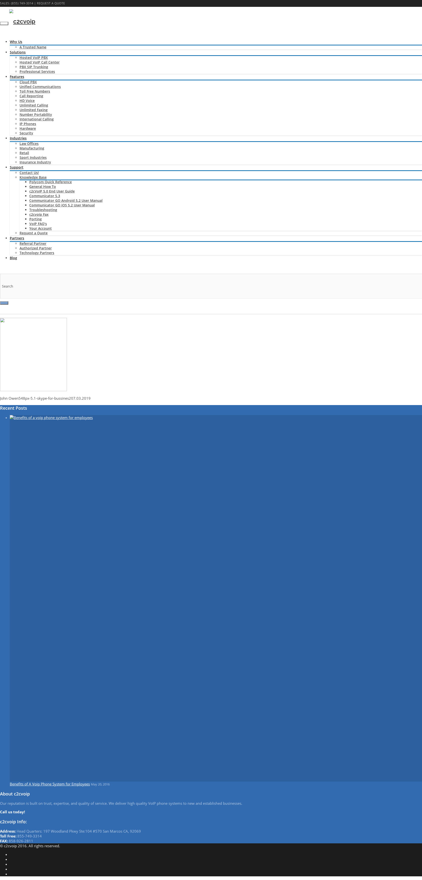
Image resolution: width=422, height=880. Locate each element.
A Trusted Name (33, 47)
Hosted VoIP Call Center (40, 62)
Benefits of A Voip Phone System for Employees (50, 784)
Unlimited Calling (34, 105)
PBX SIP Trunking (34, 66)
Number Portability (36, 114)
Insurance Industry (35, 162)
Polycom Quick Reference (50, 182)
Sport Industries (33, 157)
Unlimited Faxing (34, 109)
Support (16, 167)
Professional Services (37, 71)
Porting (35, 219)
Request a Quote (34, 233)
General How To (42, 186)
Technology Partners (37, 252)
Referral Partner (33, 243)
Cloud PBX (28, 82)
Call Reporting (31, 96)
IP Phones (28, 123)
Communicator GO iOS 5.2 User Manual (62, 205)
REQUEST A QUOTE (51, 3)
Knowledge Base (33, 177)
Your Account (40, 228)
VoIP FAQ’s (38, 223)
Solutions (18, 52)
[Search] (4, 303)
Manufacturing (32, 148)
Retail (24, 152)
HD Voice (27, 100)
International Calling (37, 119)
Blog (13, 258)
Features (17, 76)
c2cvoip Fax (39, 214)
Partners (17, 238)
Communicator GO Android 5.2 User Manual (66, 200)
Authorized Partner (36, 248)
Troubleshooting (43, 209)
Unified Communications (40, 86)
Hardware (28, 128)
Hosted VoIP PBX (34, 57)
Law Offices (29, 143)
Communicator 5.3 (44, 195)
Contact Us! (29, 172)
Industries (18, 138)
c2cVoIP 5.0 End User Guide (52, 191)
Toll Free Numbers (35, 91)
